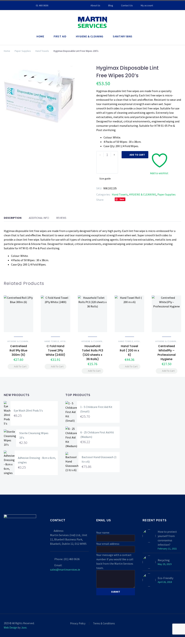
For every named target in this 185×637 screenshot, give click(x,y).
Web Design (10, 627)
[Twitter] (112, 199)
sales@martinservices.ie (65, 569)
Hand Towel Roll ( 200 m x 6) (129, 350)
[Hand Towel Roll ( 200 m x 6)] (129, 313)
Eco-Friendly (165, 578)
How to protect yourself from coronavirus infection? (167, 538)
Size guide (105, 178)
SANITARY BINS (122, 36)
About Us (95, 5)
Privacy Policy (77, 623)
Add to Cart (135, 154)
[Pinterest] (73, 5)
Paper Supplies (23, 51)
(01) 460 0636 (72, 559)
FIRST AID (60, 36)
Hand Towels (42, 51)
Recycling (164, 560)
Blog (110, 5)
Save (122, 199)
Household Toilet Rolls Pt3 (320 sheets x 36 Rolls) (92, 352)
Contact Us (127, 5)
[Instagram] (68, 5)
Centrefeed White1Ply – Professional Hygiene (167, 352)
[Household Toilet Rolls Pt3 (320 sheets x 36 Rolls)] (92, 313)
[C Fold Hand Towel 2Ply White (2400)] (55, 313)
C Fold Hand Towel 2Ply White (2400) (55, 350)
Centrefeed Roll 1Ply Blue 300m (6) (18, 350)
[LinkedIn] (133, 199)
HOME (40, 36)
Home (7, 51)
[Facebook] (62, 5)
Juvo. (24, 627)
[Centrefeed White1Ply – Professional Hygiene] (166, 313)
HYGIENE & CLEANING (89, 36)
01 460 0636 (42, 5)
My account (147, 5)
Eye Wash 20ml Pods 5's (28, 410)
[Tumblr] (128, 199)
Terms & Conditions (104, 623)
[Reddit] (139, 199)
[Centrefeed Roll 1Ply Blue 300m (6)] (18, 313)
